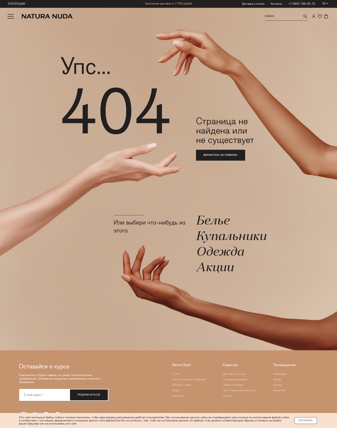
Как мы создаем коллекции (189, 379)
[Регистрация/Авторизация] (313, 16)
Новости (228, 396)
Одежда (220, 252)
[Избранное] (320, 16)
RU (324, 3)
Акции (214, 268)
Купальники (231, 237)
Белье (212, 221)
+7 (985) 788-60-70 (301, 4)
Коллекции (279, 374)
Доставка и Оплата (234, 374)
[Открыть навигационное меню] (11, 16)
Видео (176, 390)
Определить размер (235, 379)
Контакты (276, 4)
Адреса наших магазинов (168, 7)
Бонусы (277, 385)
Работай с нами (181, 385)
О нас (176, 374)
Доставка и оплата (253, 4)
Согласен (306, 420)
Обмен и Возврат (233, 385)
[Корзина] (326, 16)
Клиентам (279, 390)
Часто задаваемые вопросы (239, 390)
